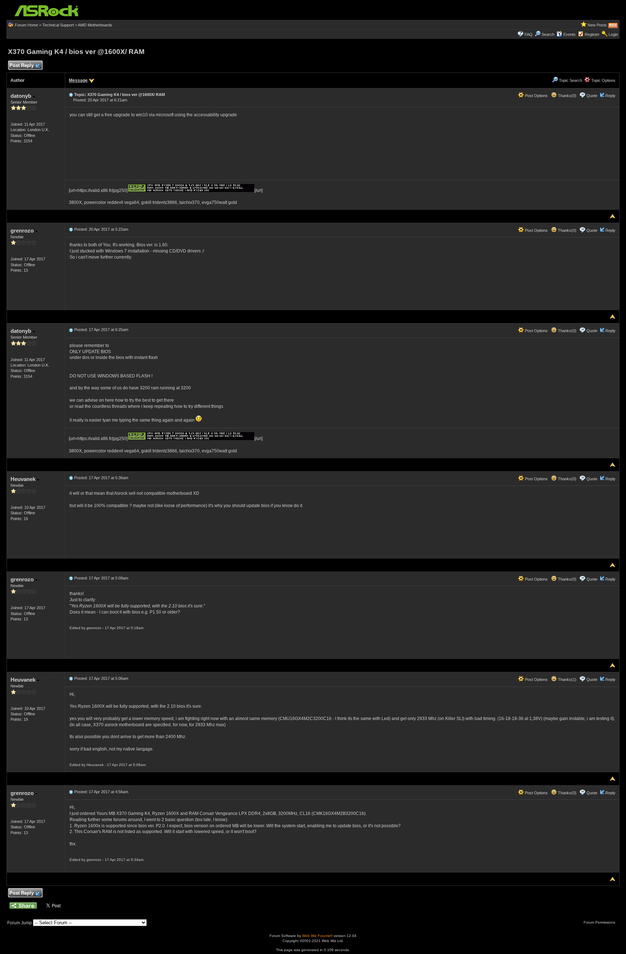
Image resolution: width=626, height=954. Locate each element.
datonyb (22, 96)
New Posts (597, 25)
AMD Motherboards (95, 25)
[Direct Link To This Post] (71, 94)
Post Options (536, 95)
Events (569, 34)
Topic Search (570, 80)
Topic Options (602, 80)
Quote (592, 95)
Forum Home (26, 25)
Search (548, 34)
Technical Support (58, 25)
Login (613, 34)
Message (78, 80)
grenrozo (23, 230)
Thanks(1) (566, 679)
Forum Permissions (600, 922)
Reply (610, 95)
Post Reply (21, 65)
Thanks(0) (566, 95)
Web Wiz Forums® (317, 936)
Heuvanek (24, 479)
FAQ (529, 34)
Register (592, 34)
